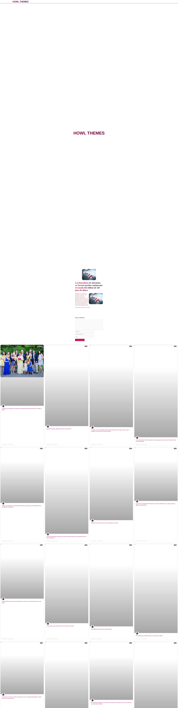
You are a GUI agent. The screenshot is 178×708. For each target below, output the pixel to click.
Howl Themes (21, 1)
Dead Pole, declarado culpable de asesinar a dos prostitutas (58, 428)
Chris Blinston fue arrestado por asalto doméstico (101, 629)
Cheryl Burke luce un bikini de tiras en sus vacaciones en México (149, 635)
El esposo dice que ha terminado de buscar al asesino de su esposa (60, 625)
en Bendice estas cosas (85, 307)
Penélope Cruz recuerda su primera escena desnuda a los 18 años (104, 522)
